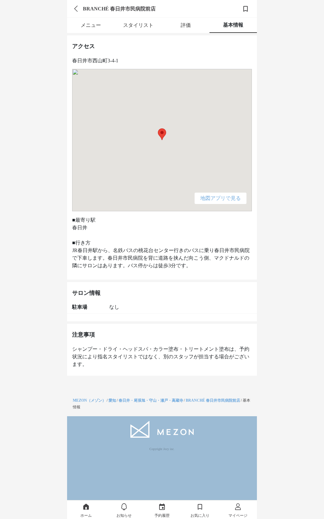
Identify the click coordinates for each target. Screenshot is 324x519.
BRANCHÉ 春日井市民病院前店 (213, 400)
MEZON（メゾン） (89, 400)
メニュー (91, 25)
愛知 (112, 400)
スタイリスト (138, 25)
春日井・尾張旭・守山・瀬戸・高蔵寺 (151, 400)
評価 (186, 25)
